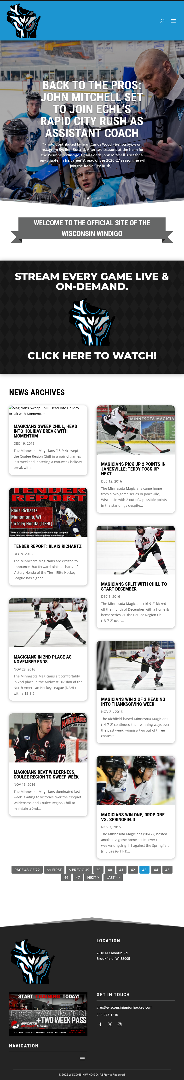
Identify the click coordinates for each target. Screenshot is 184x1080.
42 (133, 869)
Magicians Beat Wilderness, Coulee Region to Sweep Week (46, 774)
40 (110, 869)
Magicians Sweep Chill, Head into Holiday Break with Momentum (45, 431)
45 (167, 869)
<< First (54, 869)
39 (98, 869)
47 (78, 877)
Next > (93, 877)
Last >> (113, 877)
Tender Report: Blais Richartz (48, 546)
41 (121, 869)
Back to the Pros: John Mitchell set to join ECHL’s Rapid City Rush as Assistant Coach (92, 109)
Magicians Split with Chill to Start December (134, 586)
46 (66, 877)
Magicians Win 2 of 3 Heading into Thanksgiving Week (133, 701)
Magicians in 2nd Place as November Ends (43, 659)
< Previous (79, 869)
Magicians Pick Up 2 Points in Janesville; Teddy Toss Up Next (133, 469)
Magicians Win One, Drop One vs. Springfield (133, 817)
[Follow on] (100, 1024)
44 (156, 869)
